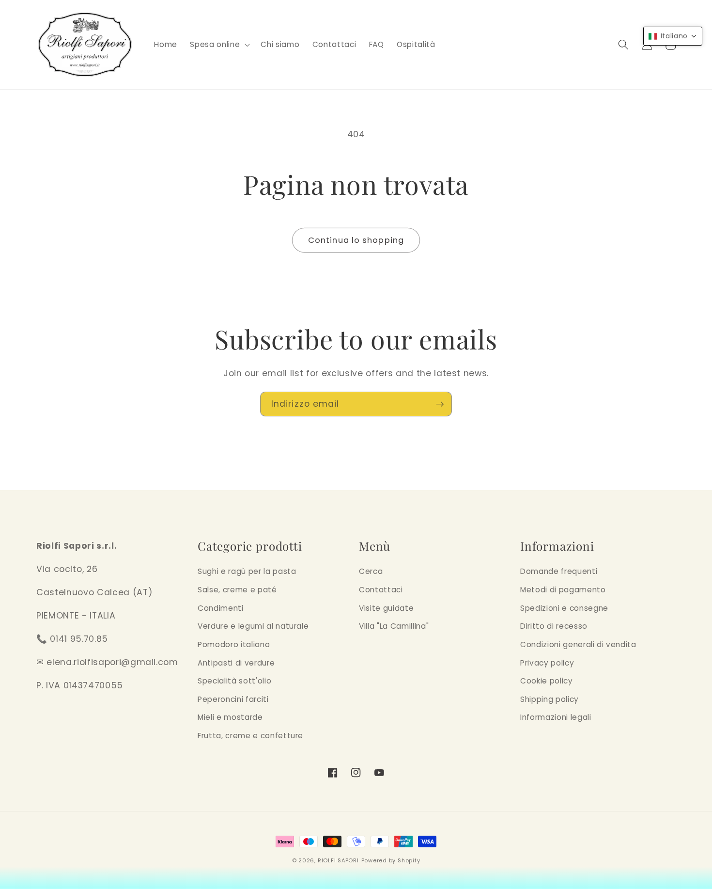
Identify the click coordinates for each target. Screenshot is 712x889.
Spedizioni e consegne (564, 608)
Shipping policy (549, 699)
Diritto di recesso (554, 626)
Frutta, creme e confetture (250, 735)
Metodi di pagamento (563, 590)
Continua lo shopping (356, 240)
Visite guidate (386, 608)
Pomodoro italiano (234, 644)
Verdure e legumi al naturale (253, 626)
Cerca (371, 571)
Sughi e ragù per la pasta (247, 571)
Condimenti (221, 608)
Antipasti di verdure (236, 663)
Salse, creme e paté (237, 590)
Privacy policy (547, 663)
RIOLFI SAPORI (338, 860)
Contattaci (381, 590)
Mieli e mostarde (230, 717)
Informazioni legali (555, 717)
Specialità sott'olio (234, 681)
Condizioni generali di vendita (578, 644)
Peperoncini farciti (233, 699)
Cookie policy (546, 681)
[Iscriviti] (439, 404)
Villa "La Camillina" (394, 626)
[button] (219, 44)
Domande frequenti (558, 571)
